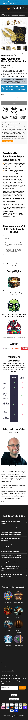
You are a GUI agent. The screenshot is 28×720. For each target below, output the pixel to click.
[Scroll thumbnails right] (26, 48)
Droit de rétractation (14, 716)
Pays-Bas (13, 699)
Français (13, 695)
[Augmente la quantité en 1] (14, 98)
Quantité (2, 94)
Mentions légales (20, 715)
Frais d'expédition (11, 67)
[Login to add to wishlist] (18, 97)
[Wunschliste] (23, 8)
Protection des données (7, 715)
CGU (15, 715)
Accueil (2, 14)
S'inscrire (22, 688)
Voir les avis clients (7, 141)
